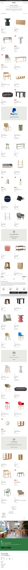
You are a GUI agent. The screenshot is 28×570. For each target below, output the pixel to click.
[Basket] (26, 2)
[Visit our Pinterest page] (7, 559)
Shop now (14, 359)
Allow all (23, 292)
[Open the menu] (1, 2)
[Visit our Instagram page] (1, 559)
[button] (7, 514)
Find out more (14, 238)
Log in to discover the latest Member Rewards (14, 0)
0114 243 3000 (6, 554)
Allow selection (14, 292)
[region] (17, 514)
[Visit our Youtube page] (9, 559)
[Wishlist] (25, 2)
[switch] (11, 289)
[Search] (2, 2)
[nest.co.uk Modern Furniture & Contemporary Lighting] (14, 2)
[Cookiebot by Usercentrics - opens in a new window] (22, 276)
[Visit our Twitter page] (12, 559)
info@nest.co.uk (7, 555)
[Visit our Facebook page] (4, 559)
